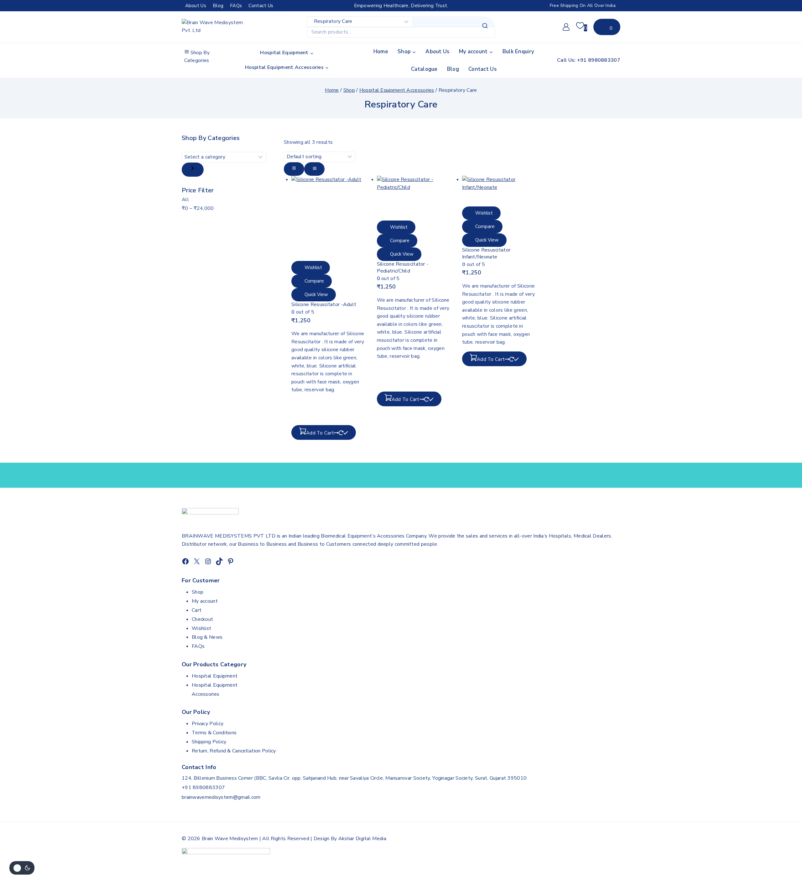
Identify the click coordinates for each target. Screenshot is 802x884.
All (185, 199)
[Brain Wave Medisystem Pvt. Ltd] (213, 27)
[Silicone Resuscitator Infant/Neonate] (498, 191)
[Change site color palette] (21, 868)
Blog (218, 6)
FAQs (236, 6)
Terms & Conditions (214, 732)
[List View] (314, 169)
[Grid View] (294, 169)
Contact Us (260, 6)
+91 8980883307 (203, 787)
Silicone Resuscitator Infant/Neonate (486, 253)
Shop (197, 592)
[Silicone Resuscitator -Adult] (327, 218)
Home (380, 51)
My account (205, 601)
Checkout (202, 619)
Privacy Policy (207, 723)
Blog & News (207, 637)
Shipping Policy (209, 741)
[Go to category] (193, 170)
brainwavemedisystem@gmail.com (221, 797)
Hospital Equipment (214, 676)
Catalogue (424, 69)
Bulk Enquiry (518, 51)
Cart (196, 610)
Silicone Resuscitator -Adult (323, 304)
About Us (195, 6)
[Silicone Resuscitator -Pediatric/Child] (413, 198)
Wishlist (201, 628)
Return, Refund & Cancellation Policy (234, 750)
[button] (323, 432)
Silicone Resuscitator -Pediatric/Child (403, 267)
